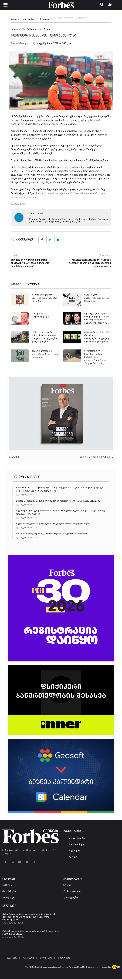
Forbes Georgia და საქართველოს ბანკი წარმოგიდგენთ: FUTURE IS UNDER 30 (58, 501)
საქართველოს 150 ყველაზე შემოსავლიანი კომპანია (45, 354)
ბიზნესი (7, 885)
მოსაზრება (9, 891)
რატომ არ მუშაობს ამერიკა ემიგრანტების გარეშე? (45, 298)
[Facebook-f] (5, 862)
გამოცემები (70, 897)
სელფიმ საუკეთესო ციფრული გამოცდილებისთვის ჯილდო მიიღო (52, 524)
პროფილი (8, 897)
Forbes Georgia (19, 43)
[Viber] (34, 862)
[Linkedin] (27, 862)
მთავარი (15, 19)
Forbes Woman (72, 891)
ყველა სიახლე (29, 19)
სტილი (67, 885)
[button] (5, 5)
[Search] (102, 5)
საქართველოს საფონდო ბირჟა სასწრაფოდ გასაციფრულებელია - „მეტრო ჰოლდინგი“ (96, 357)
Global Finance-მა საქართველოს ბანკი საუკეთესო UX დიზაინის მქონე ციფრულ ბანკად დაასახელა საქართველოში (29, 917)
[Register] (110, 5)
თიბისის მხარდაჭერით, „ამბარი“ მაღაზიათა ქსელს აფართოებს (52, 534)
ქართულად (45, 19)
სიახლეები (8, 879)
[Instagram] (12, 862)
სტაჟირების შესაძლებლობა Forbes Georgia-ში (96, 298)
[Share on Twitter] (49, 239)
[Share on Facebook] (41, 239)
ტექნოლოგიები (72, 879)
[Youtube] (20, 862)
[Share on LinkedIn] (57, 239)
